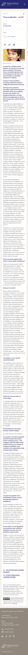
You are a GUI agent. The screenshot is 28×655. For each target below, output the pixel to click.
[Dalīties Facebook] (5, 45)
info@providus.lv (8, 632)
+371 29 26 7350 (8, 629)
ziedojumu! (14, 603)
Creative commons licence (16, 597)
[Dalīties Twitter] (9, 45)
